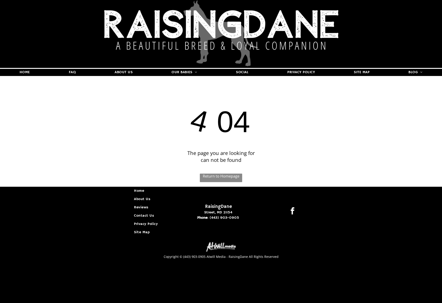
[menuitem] (24, 72)
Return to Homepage (221, 176)
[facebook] (292, 211)
